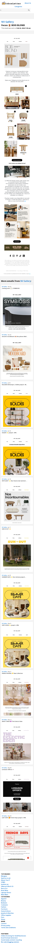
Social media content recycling (11, 940)
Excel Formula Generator (9, 938)
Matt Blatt (4, 895)
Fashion (3, 907)
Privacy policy (5, 925)
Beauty (3, 901)
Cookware (4, 905)
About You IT (5, 880)
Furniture (4, 909)
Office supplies (6, 915)
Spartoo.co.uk (5, 878)
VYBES (3, 882)
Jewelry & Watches (7, 913)
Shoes (3, 919)
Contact (4, 923)
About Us (28, 3)
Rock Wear (4, 890)
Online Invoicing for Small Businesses (13, 936)
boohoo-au (4, 884)
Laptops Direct (6, 892)
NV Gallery (7, 21)
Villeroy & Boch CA (7, 886)
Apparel (3, 899)
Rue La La (4, 888)
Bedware (4, 903)
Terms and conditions (8, 927)
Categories (18, 6)
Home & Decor (6, 911)
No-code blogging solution (10, 942)
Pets (2, 917)
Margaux (4, 876)
